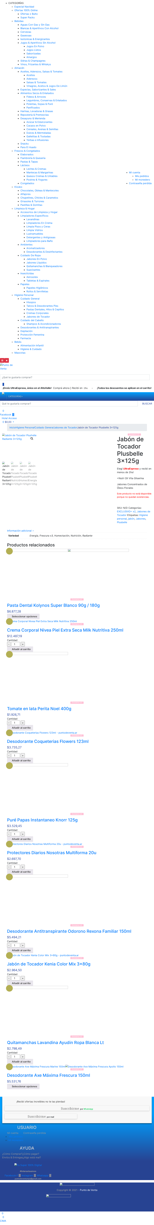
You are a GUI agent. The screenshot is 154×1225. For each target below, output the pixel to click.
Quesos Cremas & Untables (41, 176)
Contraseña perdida (140, 183)
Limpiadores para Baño (39, 240)
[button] (7, 421)
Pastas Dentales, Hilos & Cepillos (45, 309)
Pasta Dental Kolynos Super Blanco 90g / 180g (53, 605)
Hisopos (31, 302)
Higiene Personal (24, 294)
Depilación (26, 331)
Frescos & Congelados (27, 150)
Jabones (140, 518)
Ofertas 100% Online (26, 10)
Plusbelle (122, 522)
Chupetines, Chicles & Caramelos (39, 197)
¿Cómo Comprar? (12, 1153)
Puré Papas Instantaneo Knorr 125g (42, 819)
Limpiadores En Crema (39, 222)
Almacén (19, 67)
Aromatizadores (35, 248)
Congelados (27, 183)
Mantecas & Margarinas (39, 172)
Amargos (31, 57)
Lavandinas (32, 219)
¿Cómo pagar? (30, 1153)
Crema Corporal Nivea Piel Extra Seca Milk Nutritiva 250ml (65, 630)
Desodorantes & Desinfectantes (44, 251)
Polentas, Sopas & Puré (39, 103)
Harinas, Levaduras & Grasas (36, 111)
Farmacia (25, 338)
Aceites (30, 75)
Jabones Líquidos (36, 262)
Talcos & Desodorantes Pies (42, 305)
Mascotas (19, 352)
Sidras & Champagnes (32, 60)
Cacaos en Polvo (36, 125)
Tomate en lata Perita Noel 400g (39, 708)
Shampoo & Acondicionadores (43, 323)
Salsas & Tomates (36, 82)
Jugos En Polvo (35, 46)
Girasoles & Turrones (32, 201)
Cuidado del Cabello (32, 320)
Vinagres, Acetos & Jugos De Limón (46, 85)
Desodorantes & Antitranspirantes (39, 327)
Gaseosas (25, 35)
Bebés (17, 341)
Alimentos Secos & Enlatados (37, 93)
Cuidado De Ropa (30, 255)
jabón (131, 518)
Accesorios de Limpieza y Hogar (39, 212)
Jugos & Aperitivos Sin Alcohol (37, 42)
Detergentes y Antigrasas (40, 237)
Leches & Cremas (36, 168)
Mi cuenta (134, 172)
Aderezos (31, 78)
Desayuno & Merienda (32, 118)
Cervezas (25, 31)
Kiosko (18, 186)
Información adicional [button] (19, 530)
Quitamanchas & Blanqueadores (44, 266)
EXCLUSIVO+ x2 (126, 511)
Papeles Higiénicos (37, 287)
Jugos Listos (33, 49)
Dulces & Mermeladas (38, 132)
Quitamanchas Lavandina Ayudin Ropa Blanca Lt (55, 1042)
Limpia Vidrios (34, 230)
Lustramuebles (34, 233)
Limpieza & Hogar (24, 208)
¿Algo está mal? (32, 1157)
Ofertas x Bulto (29, 13)
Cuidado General (30, 298)
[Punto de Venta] (3, 396)
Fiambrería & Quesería (32, 158)
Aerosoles (32, 276)
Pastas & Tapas (29, 161)
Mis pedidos (142, 176)
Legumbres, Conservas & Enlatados (46, 100)
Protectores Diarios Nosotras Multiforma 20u (51, 852)
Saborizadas (33, 53)
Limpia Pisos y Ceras (38, 226)
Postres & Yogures (36, 179)
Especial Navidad (24, 6)
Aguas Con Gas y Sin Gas (34, 24)
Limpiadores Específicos (34, 215)
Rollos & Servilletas (37, 291)
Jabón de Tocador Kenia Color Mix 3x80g (48, 964)
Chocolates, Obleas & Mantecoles (39, 190)
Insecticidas (27, 273)
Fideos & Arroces (36, 96)
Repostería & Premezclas (34, 114)
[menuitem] (14, 396)
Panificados (33, 107)
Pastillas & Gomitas (31, 204)
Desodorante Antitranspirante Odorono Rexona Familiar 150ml (69, 931)
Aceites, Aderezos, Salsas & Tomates (41, 71)
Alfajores (25, 194)
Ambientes (26, 244)
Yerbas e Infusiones (37, 139)
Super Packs (27, 17)
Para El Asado (28, 147)
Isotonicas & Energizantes (35, 39)
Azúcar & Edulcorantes (39, 121)
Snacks (24, 143)
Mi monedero (142, 179)
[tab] (77, 530)
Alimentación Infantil (32, 345)
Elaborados (26, 154)
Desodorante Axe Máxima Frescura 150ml (48, 1075)
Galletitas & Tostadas (38, 136)
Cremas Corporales (37, 313)
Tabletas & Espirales (37, 280)
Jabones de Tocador (38, 316)
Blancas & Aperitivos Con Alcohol (39, 28)
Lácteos (24, 165)
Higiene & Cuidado (31, 349)
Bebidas (18, 21)
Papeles (24, 284)
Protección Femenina (32, 334)
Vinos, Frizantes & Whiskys (35, 64)
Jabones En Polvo (36, 258)
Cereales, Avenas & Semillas (42, 129)
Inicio (12, 427)
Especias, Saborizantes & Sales (38, 89)
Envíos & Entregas (12, 1157)
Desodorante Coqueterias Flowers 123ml (48, 741)
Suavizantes (33, 269)
